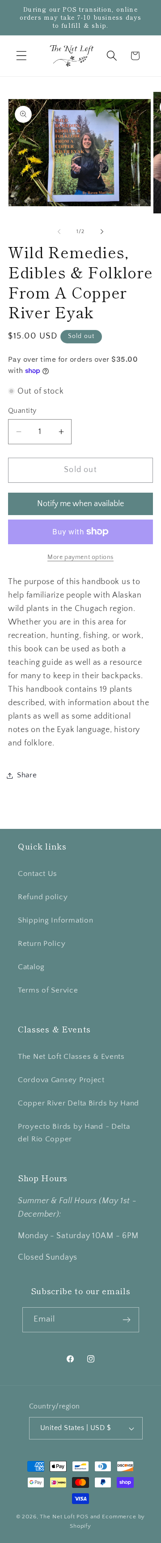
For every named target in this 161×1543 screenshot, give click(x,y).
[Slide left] (59, 232)
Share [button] (27, 775)
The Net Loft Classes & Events (71, 1057)
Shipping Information (55, 920)
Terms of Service (48, 990)
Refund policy (43, 897)
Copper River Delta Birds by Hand (78, 1103)
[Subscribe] (127, 1319)
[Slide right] (102, 232)
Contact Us (37, 874)
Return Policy (41, 944)
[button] (22, 56)
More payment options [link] (80, 557)
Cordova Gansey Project (61, 1080)
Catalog (31, 967)
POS (82, 1516)
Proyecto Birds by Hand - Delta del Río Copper (74, 1133)
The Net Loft (58, 1516)
